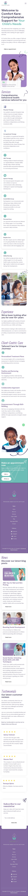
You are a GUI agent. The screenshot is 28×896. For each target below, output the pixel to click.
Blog (14, 519)
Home (14, 509)
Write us (6, 479)
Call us (6, 474)
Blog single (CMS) (14, 521)
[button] (25, 3)
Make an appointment (10, 49)
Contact (14, 523)
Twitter (14, 536)
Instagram (15, 533)
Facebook (15, 531)
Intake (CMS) (14, 516)
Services (14, 514)
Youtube (15, 538)
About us (14, 511)
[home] (5, 3)
